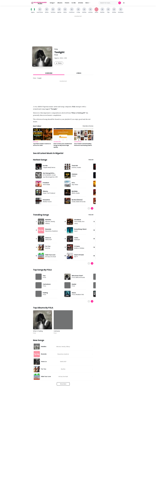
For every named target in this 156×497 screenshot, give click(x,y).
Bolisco (76, 248)
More (87, 3)
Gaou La (48, 238)
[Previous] (89, 208)
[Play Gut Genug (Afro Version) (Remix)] (38, 175)
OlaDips (81, 248)
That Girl (75, 166)
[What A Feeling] (42, 319)
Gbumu (45, 191)
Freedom (46, 183)
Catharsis (57, 331)
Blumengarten (50, 177)
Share (60, 63)
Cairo (76, 238)
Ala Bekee (77, 220)
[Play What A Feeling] (36, 325)
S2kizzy (47, 223)
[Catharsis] (63, 319)
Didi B (47, 240)
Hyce (75, 231)
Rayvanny (48, 231)
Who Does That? (77, 276)
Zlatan (74, 176)
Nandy (53, 221)
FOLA (56, 55)
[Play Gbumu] (38, 192)
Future (49, 202)
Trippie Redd (47, 167)
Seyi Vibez (75, 185)
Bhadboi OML (80, 294)
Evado (74, 202)
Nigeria (56, 58)
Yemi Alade (46, 185)
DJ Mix (74, 3)
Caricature (47, 284)
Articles (80, 3)
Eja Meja (75, 191)
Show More (63, 384)
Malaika (48, 220)
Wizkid (45, 202)
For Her (45, 166)
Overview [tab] (48, 73)
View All (90, 160)
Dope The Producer (49, 193)
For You (47, 246)
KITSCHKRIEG (47, 175)
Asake (79, 167)
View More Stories (88, 126)
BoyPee (47, 248)
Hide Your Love (50, 255)
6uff (50, 240)
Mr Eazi (47, 257)
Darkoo (74, 167)
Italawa (74, 174)
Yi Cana (77, 246)
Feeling (45, 293)
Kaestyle (77, 240)
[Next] (92, 208)
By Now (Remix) (77, 200)
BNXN (73, 193)
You (44, 276)
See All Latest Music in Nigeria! (48, 153)
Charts (67, 3)
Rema (53, 167)
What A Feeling (38, 331)
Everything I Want (80, 229)
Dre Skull (53, 257)
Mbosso (47, 221)
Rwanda (48, 229)
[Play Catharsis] (57, 325)
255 (56, 177)
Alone (74, 293)
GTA (73, 183)
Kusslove (55, 231)
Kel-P (76, 257)
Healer (74, 284)
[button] (124, 3)
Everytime (46, 200)
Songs (52, 3)
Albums (59, 3)
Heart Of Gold (79, 255)
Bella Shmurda (80, 202)
